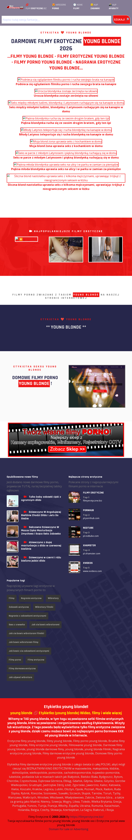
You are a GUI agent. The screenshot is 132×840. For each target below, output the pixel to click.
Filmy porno (15, 659)
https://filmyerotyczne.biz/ (87, 817)
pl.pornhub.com (91, 518)
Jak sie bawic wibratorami (45, 624)
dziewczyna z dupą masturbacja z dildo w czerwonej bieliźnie (41, 546)
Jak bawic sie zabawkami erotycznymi (29, 651)
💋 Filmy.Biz (36, 6)
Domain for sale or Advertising (68, 829)
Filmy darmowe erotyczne (22, 668)
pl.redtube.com (91, 535)
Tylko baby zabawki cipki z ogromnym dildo (41, 498)
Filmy (11, 598)
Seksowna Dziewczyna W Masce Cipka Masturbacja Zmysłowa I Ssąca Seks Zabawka (41, 530)
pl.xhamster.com (91, 553)
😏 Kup (95, 6)
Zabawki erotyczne (19, 607)
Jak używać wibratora (20, 677)
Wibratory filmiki (44, 607)
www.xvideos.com (92, 571)
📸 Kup (113, 6)
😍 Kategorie (59, 6)
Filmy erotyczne (36, 659)
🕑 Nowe (78, 6)
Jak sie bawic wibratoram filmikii (26, 633)
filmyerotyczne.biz (92, 500)
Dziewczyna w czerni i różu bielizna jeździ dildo (41, 559)
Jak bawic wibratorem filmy (23, 642)
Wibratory (53, 598)
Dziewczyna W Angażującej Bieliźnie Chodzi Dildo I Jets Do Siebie (41, 515)
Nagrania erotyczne (31, 598)
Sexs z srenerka (17, 624)
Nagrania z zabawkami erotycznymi (27, 615)
